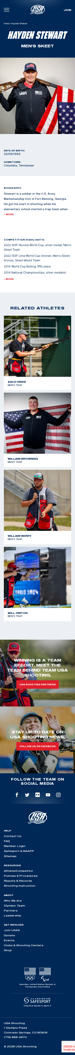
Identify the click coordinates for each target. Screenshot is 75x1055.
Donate (9, 935)
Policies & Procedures (21, 875)
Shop (8, 950)
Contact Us (12, 836)
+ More (9, 214)
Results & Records (18, 880)
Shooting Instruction (19, 885)
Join (67, 10)
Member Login (14, 846)
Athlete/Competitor (18, 870)
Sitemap (10, 856)
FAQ (7, 841)
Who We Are (13, 900)
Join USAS (12, 930)
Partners (11, 910)
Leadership (12, 915)
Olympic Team (14, 905)
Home (6, 23)
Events (9, 940)
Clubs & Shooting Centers (23, 945)
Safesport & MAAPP (19, 850)
